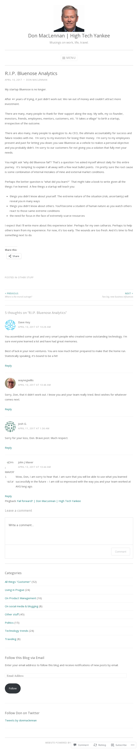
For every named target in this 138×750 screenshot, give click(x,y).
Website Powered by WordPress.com (68, 742)
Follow (13, 688)
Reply (8, 365)
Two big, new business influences (117, 295)
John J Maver (25, 462)
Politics (9, 622)
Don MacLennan (36, 79)
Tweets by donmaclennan (21, 720)
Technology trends (16, 630)
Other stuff (26, 277)
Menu (71, 58)
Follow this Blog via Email (24, 658)
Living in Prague (14, 590)
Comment (120, 551)
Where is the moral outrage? (18, 295)
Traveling (10, 639)
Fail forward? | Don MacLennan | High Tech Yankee (49, 501)
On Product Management (20, 598)
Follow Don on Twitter (22, 713)
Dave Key (24, 322)
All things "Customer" (18, 582)
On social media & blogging (21, 606)
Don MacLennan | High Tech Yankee (69, 35)
